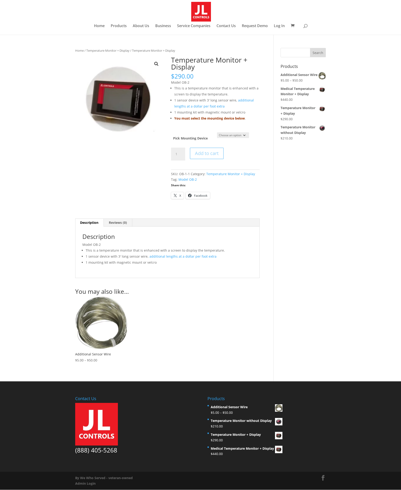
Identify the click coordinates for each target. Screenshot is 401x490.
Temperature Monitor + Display (107, 50)
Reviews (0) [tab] (118, 222)
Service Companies (193, 26)
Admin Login (85, 483)
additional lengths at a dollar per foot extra (183, 256)
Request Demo (255, 26)
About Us (141, 26)
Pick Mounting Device (190, 138)
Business (163, 26)
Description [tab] (89, 222)
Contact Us (226, 26)
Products (119, 26)
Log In (279, 26)
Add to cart (207, 153)
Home (99, 26)
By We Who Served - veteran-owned (104, 478)
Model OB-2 (187, 179)
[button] (156, 64)
